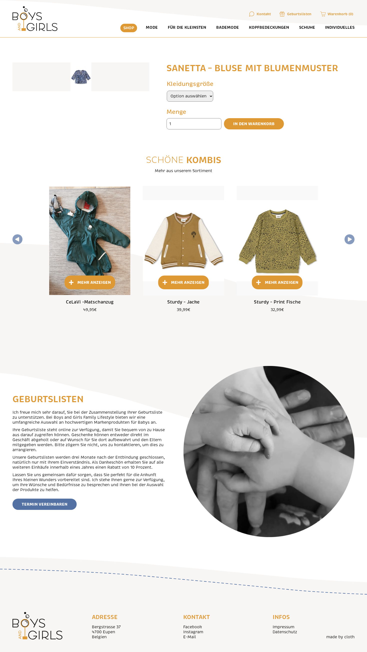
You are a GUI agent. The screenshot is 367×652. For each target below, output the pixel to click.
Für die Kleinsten (187, 27)
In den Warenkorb (254, 123)
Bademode (227, 27)
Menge (176, 112)
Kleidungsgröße (190, 84)
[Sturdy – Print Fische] (277, 241)
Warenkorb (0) (340, 14)
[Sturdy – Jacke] (183, 241)
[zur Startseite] (35, 18)
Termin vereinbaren (44, 504)
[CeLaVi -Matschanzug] (89, 241)
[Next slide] (350, 239)
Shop (128, 27)
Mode (152, 27)
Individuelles (340, 27)
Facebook (192, 627)
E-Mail (189, 637)
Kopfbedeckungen (269, 27)
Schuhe (307, 27)
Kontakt (264, 14)
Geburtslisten (299, 14)
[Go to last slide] (17, 239)
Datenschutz (285, 632)
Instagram (193, 632)
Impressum (283, 627)
